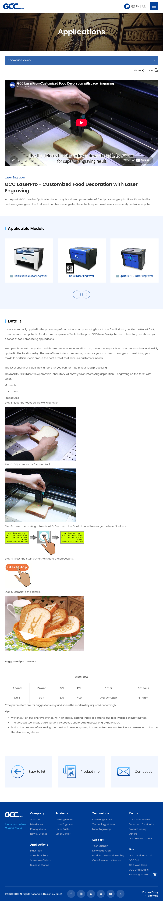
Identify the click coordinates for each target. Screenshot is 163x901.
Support (98, 840)
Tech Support (100, 846)
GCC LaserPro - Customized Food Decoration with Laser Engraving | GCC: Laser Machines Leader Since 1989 (13, 6)
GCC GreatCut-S (139, 869)
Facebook (71, 894)
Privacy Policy (150, 892)
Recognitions (38, 829)
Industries (36, 850)
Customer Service (139, 819)
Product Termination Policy (108, 855)
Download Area (101, 850)
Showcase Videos (40, 860)
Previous (77, 294)
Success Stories (39, 865)
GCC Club (134, 860)
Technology (100, 813)
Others (133, 833)
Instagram (81, 894)
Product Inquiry (137, 829)
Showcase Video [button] (19, 60)
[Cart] (127, 6)
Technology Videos (103, 824)
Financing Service (139, 874)
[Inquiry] (154, 875)
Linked (101, 894)
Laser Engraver (64, 824)
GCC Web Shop (138, 865)
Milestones (36, 824)
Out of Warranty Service (106, 860)
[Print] (156, 70)
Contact (135, 813)
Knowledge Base (102, 819)
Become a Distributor (141, 824)
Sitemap (153, 895)
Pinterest (91, 894)
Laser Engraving (101, 829)
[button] (135, 6)
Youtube (111, 894)
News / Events (38, 833)
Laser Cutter (63, 829)
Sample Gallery (39, 855)
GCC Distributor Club (141, 855)
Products (62, 813)
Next (86, 294)
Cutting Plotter (64, 819)
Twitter (120, 894)
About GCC (36, 819)
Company (37, 813)
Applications (39, 845)
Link (131, 849)
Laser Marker (63, 833)
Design (47, 894)
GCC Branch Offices (140, 838)
